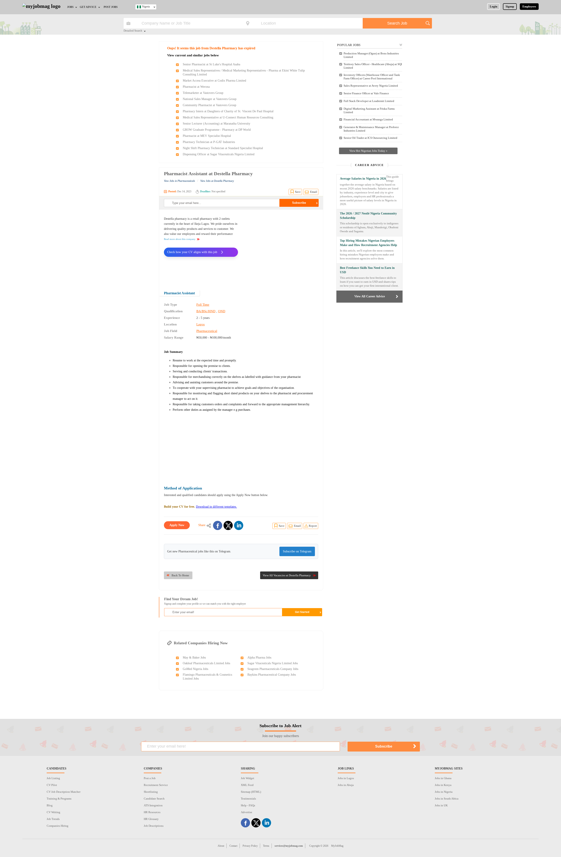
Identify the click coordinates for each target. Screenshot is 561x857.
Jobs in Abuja (346, 785)
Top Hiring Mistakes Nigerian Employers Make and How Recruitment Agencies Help (368, 243)
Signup (510, 6)
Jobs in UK (441, 805)
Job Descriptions (153, 825)
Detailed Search (133, 31)
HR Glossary (151, 819)
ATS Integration (153, 805)
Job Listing (53, 778)
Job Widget (247, 778)
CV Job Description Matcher (63, 791)
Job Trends (53, 819)
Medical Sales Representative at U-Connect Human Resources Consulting (228, 117)
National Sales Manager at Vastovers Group (209, 99)
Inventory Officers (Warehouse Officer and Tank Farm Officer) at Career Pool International (372, 76)
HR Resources (152, 812)
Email (313, 191)
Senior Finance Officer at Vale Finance (366, 93)
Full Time (202, 304)
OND (221, 311)
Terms (266, 845)
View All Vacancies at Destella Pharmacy (287, 575)
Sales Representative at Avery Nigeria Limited (371, 85)
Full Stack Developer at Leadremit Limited (369, 101)
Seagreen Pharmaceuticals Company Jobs (272, 669)
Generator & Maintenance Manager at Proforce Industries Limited (371, 128)
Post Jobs (111, 7)
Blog (50, 805)
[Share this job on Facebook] (217, 525)
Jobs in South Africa (446, 798)
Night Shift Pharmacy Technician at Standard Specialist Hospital (223, 148)
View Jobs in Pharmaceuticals (179, 180)
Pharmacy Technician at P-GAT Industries (209, 142)
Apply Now (176, 525)
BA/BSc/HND (205, 311)
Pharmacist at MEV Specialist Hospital (207, 135)
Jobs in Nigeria (444, 791)
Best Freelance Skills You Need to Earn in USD (367, 270)
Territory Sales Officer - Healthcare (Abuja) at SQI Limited (373, 65)
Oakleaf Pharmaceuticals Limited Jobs (206, 663)
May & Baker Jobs (194, 657)
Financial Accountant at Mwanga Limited (368, 119)
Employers (529, 6)
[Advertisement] (281, 247)
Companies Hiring (57, 825)
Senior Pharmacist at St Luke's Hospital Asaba (211, 64)
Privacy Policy (250, 845)
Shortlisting (151, 791)
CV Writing (53, 812)
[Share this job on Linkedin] (238, 525)
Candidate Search (154, 798)
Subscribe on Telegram (297, 551)
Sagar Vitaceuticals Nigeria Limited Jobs (272, 663)
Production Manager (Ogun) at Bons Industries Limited (371, 55)
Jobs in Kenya (443, 785)
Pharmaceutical (206, 331)
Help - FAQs (248, 805)
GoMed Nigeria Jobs (195, 669)
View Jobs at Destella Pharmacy (217, 180)
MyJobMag (337, 845)
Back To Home (180, 575)
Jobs (70, 7)
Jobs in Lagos (346, 778)
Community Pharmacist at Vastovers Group (209, 105)
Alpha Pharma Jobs (259, 657)
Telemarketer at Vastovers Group (203, 93)
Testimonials (248, 798)
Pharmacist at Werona (196, 86)
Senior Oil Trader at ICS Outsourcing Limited (370, 137)
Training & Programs (59, 798)
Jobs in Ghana (443, 778)
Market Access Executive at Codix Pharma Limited (214, 80)
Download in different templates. (216, 506)
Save (298, 191)
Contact (233, 845)
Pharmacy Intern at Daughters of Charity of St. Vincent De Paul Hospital (228, 111)
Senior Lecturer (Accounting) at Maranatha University (216, 123)
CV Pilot (52, 785)
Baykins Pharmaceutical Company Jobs (271, 674)
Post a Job (150, 778)
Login (493, 6)
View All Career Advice (369, 296)
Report (313, 525)
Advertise (246, 812)
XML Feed (247, 785)
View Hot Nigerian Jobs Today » (368, 150)
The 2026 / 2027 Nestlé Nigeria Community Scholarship (368, 216)
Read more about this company (179, 239)
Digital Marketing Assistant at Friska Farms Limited (369, 110)
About (221, 845)
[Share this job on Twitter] (228, 525)
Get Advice (88, 7)
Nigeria (146, 6)
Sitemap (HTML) (251, 791)
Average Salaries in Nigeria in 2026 (363, 178)
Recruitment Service (156, 785)
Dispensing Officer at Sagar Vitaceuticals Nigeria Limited (218, 154)
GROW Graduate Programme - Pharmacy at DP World (217, 129)
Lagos (200, 324)
